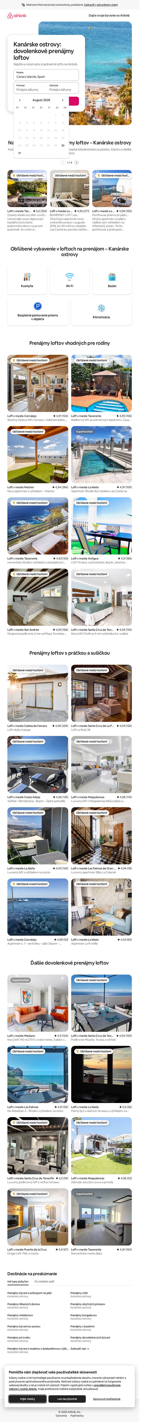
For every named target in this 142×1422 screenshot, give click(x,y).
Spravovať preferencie (106, 1399)
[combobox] (46, 76)
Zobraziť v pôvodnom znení (101, 4)
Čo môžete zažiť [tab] (44, 1281)
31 (19, 153)
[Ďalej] (77, 163)
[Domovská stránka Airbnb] (16, 15)
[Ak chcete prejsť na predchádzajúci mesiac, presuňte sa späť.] (20, 100)
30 (63, 145)
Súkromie (61, 1415)
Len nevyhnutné (67, 1399)
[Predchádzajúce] (63, 163)
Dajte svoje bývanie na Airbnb (109, 15)
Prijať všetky (27, 1399)
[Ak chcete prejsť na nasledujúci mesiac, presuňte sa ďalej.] (62, 100)
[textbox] (29, 89)
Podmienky (77, 1415)
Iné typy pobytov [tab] (18, 1281)
